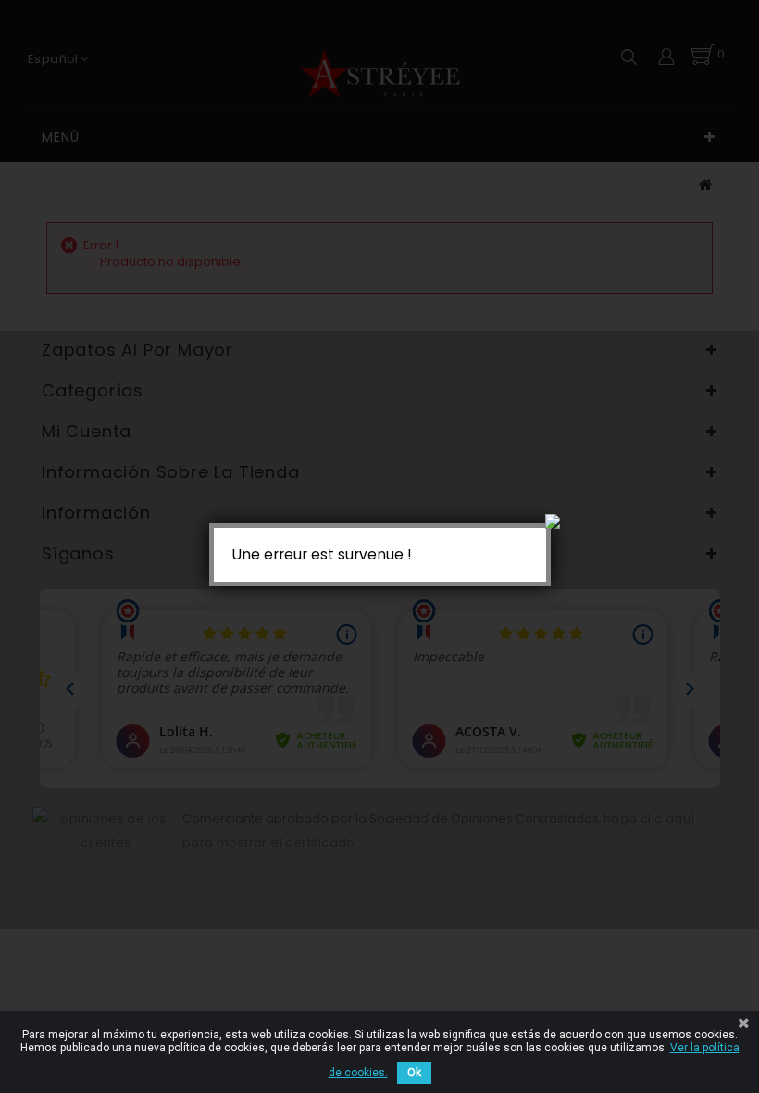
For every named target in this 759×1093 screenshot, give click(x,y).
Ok (414, 1072)
